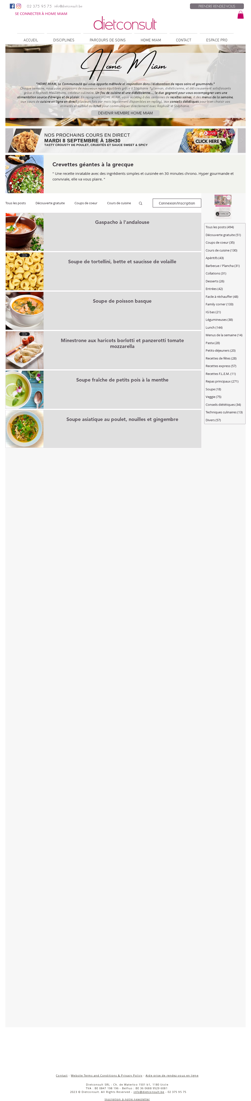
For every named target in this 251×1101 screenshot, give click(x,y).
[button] (240, 15)
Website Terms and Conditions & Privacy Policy (106, 1075)
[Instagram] (18, 6)
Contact (62, 1075)
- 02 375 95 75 (175, 1092)
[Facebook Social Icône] (12, 6)
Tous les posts (15, 203)
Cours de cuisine (119, 203)
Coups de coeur (86, 203)
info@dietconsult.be (149, 1092)
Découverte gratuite (50, 203)
